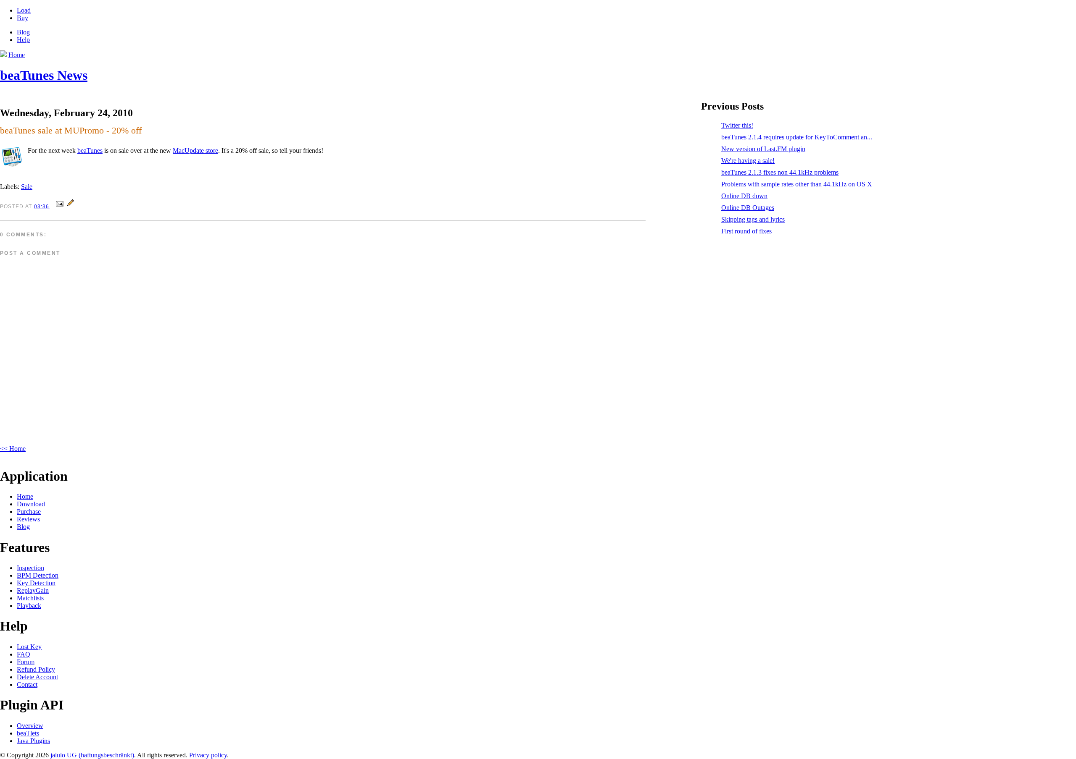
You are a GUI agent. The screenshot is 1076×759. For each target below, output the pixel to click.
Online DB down (744, 195)
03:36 (42, 206)
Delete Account (37, 676)
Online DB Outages (747, 207)
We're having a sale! (748, 160)
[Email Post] (59, 205)
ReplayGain (33, 590)
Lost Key (29, 646)
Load (24, 10)
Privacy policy (208, 755)
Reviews (28, 519)
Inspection (30, 567)
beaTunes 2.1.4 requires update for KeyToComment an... (796, 137)
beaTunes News (43, 75)
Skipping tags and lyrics (753, 219)
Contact (27, 684)
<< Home (13, 448)
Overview (30, 725)
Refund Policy (36, 669)
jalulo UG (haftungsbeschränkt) (92, 755)
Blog (23, 32)
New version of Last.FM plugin (763, 148)
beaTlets (28, 733)
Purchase (29, 511)
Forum (25, 661)
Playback (29, 605)
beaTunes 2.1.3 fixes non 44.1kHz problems (780, 172)
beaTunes (90, 150)
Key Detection (36, 582)
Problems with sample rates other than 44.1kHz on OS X (796, 184)
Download (31, 504)
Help (23, 39)
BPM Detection (37, 575)
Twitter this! (737, 125)
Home (25, 496)
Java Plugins (33, 740)
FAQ (23, 654)
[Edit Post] (70, 205)
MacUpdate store (195, 150)
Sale (26, 186)
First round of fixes (746, 231)
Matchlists (30, 598)
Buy (22, 17)
